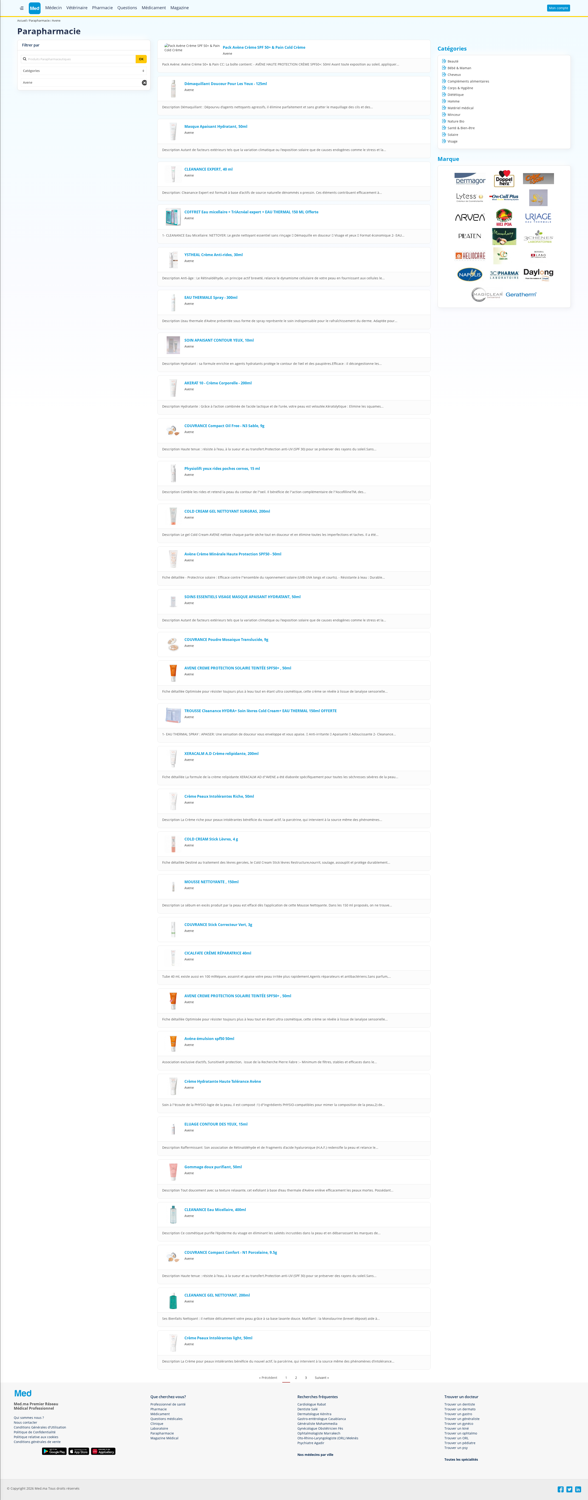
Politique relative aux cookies (36, 1437)
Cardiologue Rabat (311, 1404)
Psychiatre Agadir (310, 1443)
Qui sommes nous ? (29, 1417)
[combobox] (84, 71)
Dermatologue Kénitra (314, 1414)
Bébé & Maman (459, 68)
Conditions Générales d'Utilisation (40, 1427)
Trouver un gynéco (458, 1423)
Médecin (53, 7)
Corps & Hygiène (460, 88)
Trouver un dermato (459, 1409)
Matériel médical (461, 108)
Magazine (179, 7)
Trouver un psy (456, 1448)
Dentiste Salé (307, 1409)
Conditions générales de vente (37, 1442)
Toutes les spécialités (461, 1459)
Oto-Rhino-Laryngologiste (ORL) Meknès (327, 1438)
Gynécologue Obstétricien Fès (320, 1428)
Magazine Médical (164, 1438)
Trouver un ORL (456, 1438)
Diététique (456, 94)
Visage (453, 141)
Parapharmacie (162, 1433)
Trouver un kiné (456, 1428)
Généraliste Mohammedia (317, 1423)
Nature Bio (456, 121)
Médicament (154, 7)
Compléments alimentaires (468, 81)
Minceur (454, 114)
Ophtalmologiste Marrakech (318, 1433)
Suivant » (322, 1377)
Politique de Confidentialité (35, 1432)
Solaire (453, 134)
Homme (454, 101)
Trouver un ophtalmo (460, 1433)
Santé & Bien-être (461, 128)
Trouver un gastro (458, 1414)
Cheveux (454, 74)
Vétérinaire (77, 7)
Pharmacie (102, 7)
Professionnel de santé (168, 1404)
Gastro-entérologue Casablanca (321, 1419)
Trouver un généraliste (462, 1419)
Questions (127, 7)
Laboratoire (159, 1428)
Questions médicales (166, 1419)
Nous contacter (25, 1422)
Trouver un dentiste (459, 1404)
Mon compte (558, 8)
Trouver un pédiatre (459, 1443)
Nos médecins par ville (315, 1454)
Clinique (156, 1423)
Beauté (453, 61)
